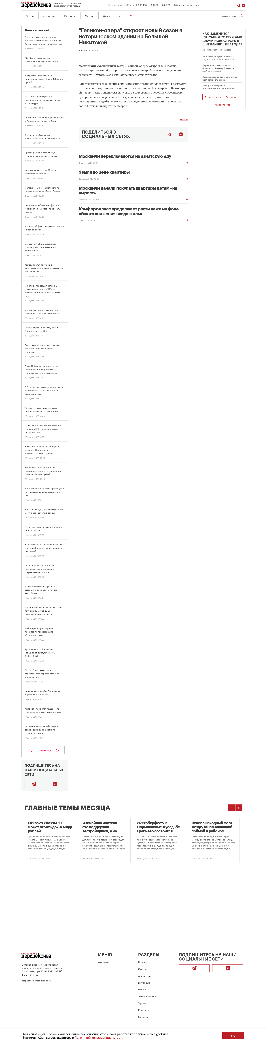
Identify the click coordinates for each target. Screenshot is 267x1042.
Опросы (143, 1016)
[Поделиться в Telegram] (169, 134)
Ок (233, 1035)
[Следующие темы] (238, 807)
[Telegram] (238, 4)
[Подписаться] (243, 4)
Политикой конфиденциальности (99, 1037)
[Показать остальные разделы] (132, 15)
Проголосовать (213, 97)
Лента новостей (37, 30)
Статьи (30, 16)
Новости (184, 119)
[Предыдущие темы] (231, 807)
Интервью (70, 16)
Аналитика (49, 16)
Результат (231, 97)
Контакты (103, 962)
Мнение (89, 16)
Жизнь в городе (112, 16)
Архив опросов (222, 104)
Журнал (142, 1003)
